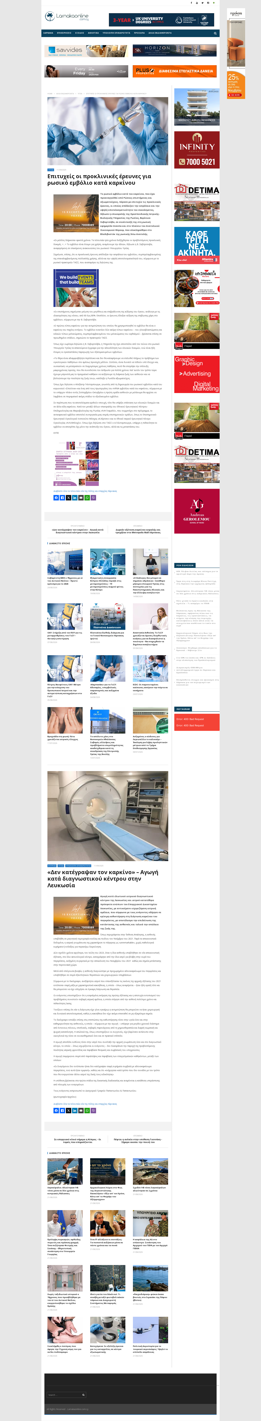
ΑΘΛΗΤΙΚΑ (93, 33)
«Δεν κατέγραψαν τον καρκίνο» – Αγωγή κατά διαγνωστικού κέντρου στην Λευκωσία (102, 878)
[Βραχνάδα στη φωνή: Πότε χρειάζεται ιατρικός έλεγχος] (65, 720)
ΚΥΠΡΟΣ (52, 866)
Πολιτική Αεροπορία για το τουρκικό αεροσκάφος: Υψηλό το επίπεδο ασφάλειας (150, 1349)
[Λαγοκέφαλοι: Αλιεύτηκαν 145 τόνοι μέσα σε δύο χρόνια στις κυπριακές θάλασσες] (65, 1171)
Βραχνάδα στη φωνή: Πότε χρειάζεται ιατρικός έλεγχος (62, 738)
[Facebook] (191, 3)
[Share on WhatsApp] (87, 497)
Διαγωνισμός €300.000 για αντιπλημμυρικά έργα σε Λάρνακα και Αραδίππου (196, 670)
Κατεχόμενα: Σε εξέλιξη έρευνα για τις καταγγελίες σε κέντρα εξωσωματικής (106, 1349)
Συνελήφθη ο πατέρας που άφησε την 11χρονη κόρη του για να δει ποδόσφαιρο (64, 1349)
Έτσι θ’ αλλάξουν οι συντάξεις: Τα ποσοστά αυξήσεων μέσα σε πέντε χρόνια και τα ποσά (106, 1242)
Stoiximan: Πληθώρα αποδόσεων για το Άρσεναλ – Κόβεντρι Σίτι (196, 649)
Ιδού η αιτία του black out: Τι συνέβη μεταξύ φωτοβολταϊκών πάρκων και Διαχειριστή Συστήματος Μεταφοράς (107, 1299)
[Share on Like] (62, 497)
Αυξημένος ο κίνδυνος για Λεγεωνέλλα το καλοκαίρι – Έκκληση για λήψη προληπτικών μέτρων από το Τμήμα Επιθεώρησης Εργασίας (150, 742)
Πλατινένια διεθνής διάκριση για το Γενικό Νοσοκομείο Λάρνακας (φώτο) (107, 635)
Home (49, 93)
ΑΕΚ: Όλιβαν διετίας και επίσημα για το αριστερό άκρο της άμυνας (197, 572)
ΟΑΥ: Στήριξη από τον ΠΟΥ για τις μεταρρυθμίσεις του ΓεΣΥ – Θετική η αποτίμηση (64, 635)
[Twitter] (202, 3)
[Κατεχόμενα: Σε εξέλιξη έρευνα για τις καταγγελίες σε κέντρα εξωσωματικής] (107, 1330)
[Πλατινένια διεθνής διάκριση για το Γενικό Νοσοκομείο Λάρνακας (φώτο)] (107, 616)
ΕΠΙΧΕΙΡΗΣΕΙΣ (64, 33)
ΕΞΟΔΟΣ (79, 33)
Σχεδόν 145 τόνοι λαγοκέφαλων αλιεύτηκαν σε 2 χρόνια (149, 1189)
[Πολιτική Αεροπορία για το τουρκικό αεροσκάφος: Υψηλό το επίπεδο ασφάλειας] (150, 1330)
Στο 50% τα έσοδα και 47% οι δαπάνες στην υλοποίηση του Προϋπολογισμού (196, 659)
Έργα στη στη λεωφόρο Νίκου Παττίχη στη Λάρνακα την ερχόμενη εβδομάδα (196, 582)
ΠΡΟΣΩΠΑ (139, 33)
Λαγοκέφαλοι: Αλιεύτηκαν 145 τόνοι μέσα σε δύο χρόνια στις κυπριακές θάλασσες (63, 1190)
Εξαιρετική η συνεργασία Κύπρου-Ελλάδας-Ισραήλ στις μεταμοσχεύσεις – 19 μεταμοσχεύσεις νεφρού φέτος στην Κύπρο (106, 584)
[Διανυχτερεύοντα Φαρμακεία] (214, 3)
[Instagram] (208, 3)
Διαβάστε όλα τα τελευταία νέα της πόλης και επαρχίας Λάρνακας (85, 491)
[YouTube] (197, 3)
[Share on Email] (81, 497)
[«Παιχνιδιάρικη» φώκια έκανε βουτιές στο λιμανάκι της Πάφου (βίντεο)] (150, 1278)
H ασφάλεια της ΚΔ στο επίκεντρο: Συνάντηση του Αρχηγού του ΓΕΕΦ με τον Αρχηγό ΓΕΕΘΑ (150, 1244)
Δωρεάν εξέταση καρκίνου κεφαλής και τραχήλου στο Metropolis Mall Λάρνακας (138, 530)
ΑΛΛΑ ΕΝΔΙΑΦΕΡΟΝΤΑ (160, 33)
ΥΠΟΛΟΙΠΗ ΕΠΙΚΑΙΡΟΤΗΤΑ (116, 33)
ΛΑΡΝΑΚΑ (48, 33)
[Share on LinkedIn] (74, 497)
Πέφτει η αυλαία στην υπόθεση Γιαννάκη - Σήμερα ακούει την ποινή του (138, 1139)
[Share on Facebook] (56, 497)
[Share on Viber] (93, 497)
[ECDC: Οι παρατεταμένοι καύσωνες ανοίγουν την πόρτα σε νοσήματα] (150, 668)
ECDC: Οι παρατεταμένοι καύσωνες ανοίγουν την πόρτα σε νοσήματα (150, 687)
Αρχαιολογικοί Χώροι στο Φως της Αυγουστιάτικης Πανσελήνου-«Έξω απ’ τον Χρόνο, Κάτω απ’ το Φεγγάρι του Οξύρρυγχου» (107, 1193)
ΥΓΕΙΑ (80, 93)
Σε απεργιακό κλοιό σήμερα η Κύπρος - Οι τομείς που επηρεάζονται (77, 1139)
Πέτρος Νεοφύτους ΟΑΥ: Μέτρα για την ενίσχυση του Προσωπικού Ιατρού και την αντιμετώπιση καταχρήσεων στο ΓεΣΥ (64, 690)
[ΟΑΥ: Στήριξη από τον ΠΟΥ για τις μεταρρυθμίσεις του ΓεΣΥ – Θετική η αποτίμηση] (65, 616)
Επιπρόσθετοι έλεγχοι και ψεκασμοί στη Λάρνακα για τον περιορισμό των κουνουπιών (197, 682)
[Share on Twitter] (68, 497)
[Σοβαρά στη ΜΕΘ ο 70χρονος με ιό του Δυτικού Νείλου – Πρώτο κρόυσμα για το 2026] (65, 562)
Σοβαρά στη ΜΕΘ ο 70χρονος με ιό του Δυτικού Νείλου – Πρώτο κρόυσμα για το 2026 (65, 581)
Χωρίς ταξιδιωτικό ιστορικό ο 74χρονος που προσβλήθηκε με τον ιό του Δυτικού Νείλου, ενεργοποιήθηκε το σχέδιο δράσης (64, 1300)
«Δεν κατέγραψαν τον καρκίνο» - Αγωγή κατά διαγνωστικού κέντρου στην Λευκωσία (77, 530)
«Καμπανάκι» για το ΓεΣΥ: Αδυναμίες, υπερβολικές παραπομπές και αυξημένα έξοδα (104, 689)
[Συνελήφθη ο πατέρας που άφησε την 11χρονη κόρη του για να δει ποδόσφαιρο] (65, 1330)
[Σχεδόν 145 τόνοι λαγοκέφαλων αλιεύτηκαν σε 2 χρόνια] (150, 1171)
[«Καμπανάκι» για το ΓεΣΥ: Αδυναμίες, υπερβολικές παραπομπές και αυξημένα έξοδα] (107, 668)
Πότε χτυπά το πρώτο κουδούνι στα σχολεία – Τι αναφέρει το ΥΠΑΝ (194, 602)
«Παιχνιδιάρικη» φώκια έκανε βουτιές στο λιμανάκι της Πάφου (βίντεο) (150, 1297)
